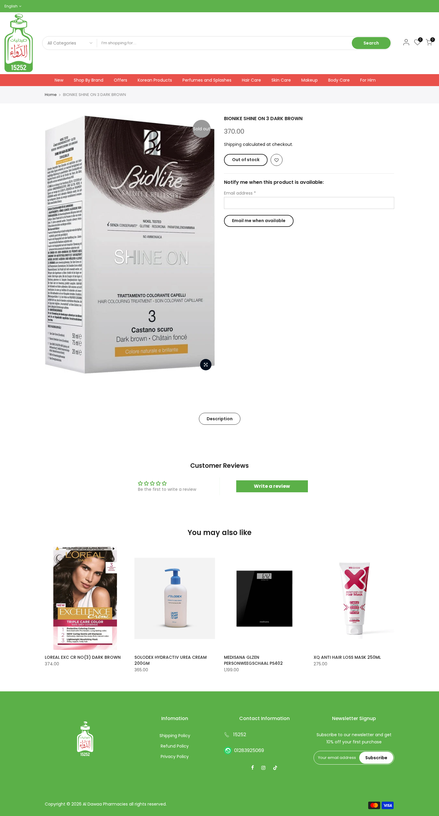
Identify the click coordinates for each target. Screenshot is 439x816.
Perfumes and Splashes (206, 80)
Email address (240, 193)
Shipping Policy (174, 736)
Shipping (233, 144)
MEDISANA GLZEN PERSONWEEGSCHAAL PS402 (253, 660)
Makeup (309, 80)
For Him (368, 80)
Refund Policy (175, 746)
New (59, 80)
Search (371, 43)
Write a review (272, 486)
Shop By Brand (88, 80)
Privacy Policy (175, 757)
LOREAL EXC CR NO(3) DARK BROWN (83, 657)
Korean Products (155, 80)
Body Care (339, 80)
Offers (120, 80)
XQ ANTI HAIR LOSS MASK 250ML (347, 657)
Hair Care (251, 80)
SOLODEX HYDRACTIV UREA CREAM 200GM (170, 660)
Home (51, 94)
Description (220, 419)
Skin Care (281, 80)
